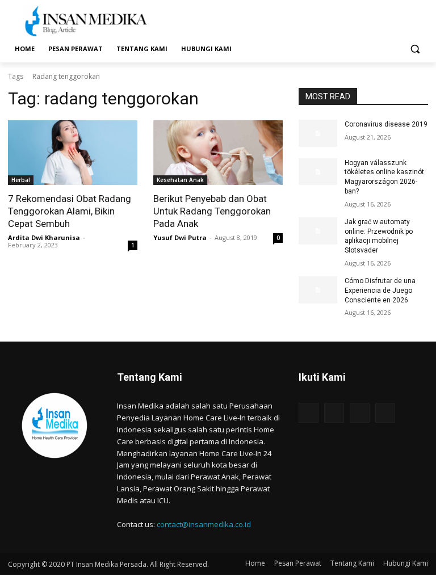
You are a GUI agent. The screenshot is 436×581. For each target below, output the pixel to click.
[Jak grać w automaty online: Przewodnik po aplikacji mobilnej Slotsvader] (318, 231)
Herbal (20, 180)
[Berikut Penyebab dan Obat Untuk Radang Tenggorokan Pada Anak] (218, 152)
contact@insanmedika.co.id (204, 524)
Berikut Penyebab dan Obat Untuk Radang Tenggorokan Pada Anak (212, 211)
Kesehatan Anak (180, 180)
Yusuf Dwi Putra (180, 237)
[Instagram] (334, 413)
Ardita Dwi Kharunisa (44, 237)
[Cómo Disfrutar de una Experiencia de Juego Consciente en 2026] (318, 290)
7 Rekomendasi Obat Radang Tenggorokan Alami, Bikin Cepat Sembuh (69, 211)
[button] (414, 49)
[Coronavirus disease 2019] (318, 133)
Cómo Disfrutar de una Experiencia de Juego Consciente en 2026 (380, 290)
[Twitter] (360, 413)
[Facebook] (308, 413)
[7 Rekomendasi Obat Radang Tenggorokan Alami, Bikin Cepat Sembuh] (72, 152)
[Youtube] (385, 413)
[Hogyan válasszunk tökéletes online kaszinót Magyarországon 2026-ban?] (318, 172)
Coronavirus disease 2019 (386, 124)
